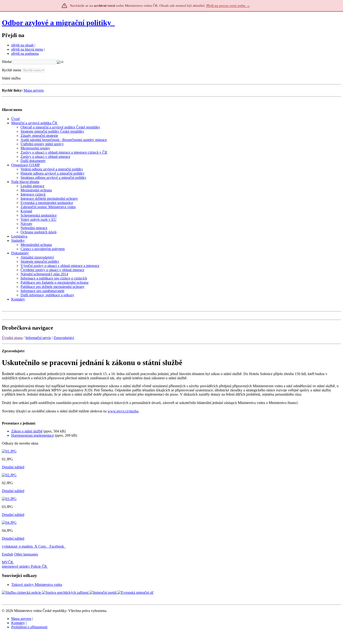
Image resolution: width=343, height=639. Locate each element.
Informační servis (38, 338)
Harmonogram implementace (32, 435)
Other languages (26, 554)
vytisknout (9, 546)
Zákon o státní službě (26, 431)
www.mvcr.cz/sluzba (123, 411)
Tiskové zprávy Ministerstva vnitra (36, 585)
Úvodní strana (12, 338)
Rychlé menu (11, 70)
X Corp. (41, 546)
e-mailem (26, 546)
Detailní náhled (13, 467)
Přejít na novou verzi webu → (228, 5)
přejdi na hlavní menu (27, 49)
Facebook (57, 546)
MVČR (7, 562)
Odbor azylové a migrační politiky (57, 22)
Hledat (7, 62)
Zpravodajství (64, 338)
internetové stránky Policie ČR (24, 566)
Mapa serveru (34, 90)
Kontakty (18, 623)
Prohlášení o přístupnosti (29, 627)
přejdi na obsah (22, 45)
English (7, 554)
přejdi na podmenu (25, 53)
